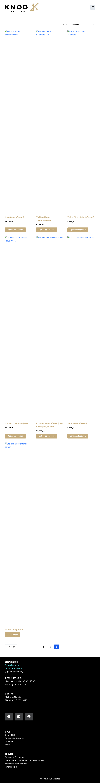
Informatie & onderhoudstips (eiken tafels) (24, 760)
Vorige (12, 647)
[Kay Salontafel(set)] (19, 121)
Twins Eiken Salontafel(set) (80, 217)
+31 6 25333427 (19, 700)
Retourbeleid (11, 767)
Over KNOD (10, 735)
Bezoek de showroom (15, 738)
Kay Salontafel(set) (14, 217)
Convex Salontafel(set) (16, 423)
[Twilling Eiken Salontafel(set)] (50, 121)
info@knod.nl (16, 697)
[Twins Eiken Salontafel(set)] (81, 121)
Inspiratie (9, 741)
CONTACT (10, 694)
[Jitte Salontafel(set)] (81, 327)
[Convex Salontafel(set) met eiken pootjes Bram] (50, 327)
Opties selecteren (15, 230)
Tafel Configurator (14, 629)
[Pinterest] (29, 716)
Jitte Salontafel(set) (77, 423)
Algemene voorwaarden (16, 763)
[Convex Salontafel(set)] (19, 327)
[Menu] (92, 7)
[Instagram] (19, 716)
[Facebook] (9, 716)
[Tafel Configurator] (19, 533)
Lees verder (12, 635)
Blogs (7, 744)
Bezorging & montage (15, 757)
